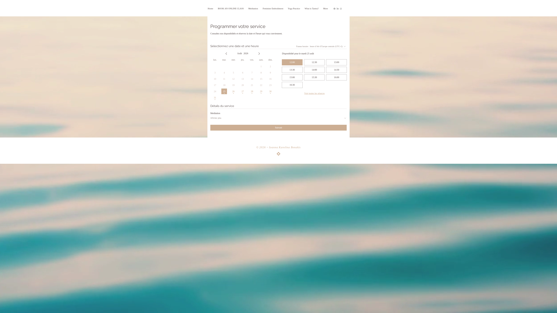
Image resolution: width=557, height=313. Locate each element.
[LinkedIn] (338, 9)
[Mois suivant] (259, 53)
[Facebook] (334, 9)
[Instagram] (341, 9)
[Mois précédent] (226, 53)
